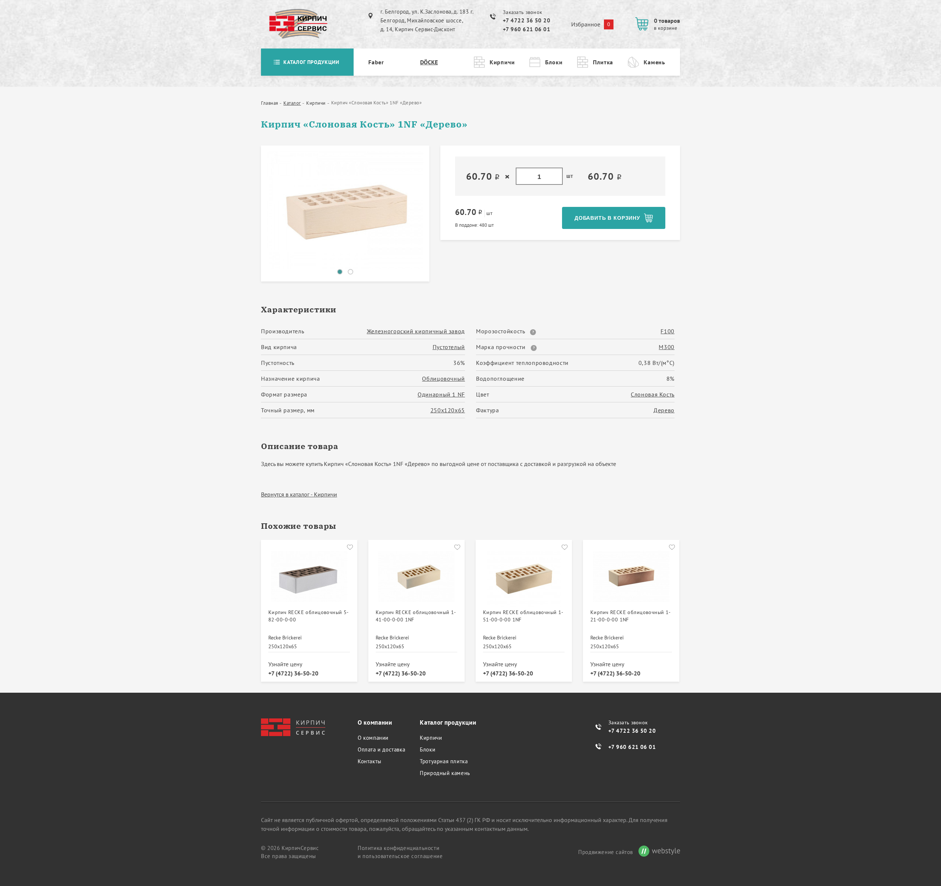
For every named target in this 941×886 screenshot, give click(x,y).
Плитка (603, 62)
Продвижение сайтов (605, 852)
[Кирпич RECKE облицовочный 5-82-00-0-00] (309, 579)
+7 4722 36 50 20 (526, 20)
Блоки (553, 62)
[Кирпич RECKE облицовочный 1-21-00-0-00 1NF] (631, 579)
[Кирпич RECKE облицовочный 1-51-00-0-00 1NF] (524, 579)
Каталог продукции (311, 62)
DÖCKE (429, 62)
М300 (667, 347)
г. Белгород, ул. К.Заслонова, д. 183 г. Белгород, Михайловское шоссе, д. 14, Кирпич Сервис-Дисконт (426, 20)
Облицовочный (443, 378)
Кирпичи (502, 62)
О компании (373, 737)
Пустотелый (449, 347)
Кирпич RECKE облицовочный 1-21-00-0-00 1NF (630, 616)
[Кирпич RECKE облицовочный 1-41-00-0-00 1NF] (416, 579)
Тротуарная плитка (444, 761)
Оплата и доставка (381, 749)
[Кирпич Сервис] (297, 24)
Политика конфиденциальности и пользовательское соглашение (400, 852)
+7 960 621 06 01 (526, 29)
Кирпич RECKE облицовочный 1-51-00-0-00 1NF (523, 616)
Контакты (370, 761)
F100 (668, 331)
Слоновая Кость (653, 394)
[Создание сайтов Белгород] (656, 852)
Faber (376, 62)
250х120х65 (447, 410)
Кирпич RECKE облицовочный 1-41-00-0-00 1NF (416, 616)
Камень (654, 62)
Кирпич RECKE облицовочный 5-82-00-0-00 (308, 616)
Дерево (664, 410)
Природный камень (445, 773)
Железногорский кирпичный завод (416, 331)
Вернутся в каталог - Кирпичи (299, 494)
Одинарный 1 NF (441, 394)
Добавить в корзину (607, 218)
